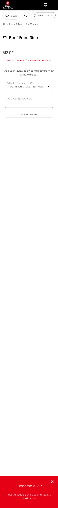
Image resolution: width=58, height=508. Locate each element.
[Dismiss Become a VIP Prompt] (52, 481)
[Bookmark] (34, 15)
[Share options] (25, 15)
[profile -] (45, 5)
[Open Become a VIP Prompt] (29, 505)
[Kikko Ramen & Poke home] (17, 5)
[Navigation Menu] (53, 5)
